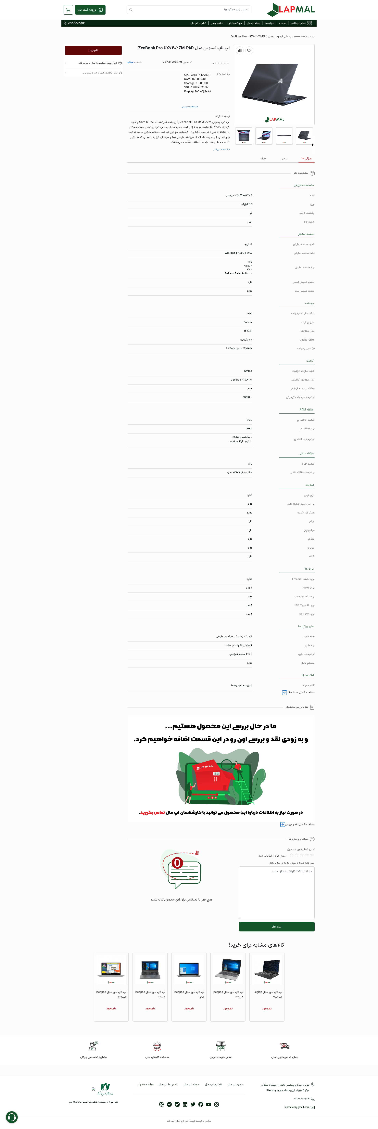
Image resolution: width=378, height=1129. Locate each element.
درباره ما (282, 23)
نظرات (263, 159)
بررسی (284, 159)
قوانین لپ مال (213, 1085)
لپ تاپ (130, 62)
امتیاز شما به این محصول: (301, 849)
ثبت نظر (277, 927)
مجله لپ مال (253, 23)
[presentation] (313, 145)
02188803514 (76, 23)
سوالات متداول (235, 23)
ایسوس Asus (308, 36)
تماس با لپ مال (198, 23)
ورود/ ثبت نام (87, 9)
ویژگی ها (306, 158)
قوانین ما (269, 23)
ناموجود (93, 50)
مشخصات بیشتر (190, 107)
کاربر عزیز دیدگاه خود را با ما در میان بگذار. (292, 863)
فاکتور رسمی (217, 23)
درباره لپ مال (235, 1085)
